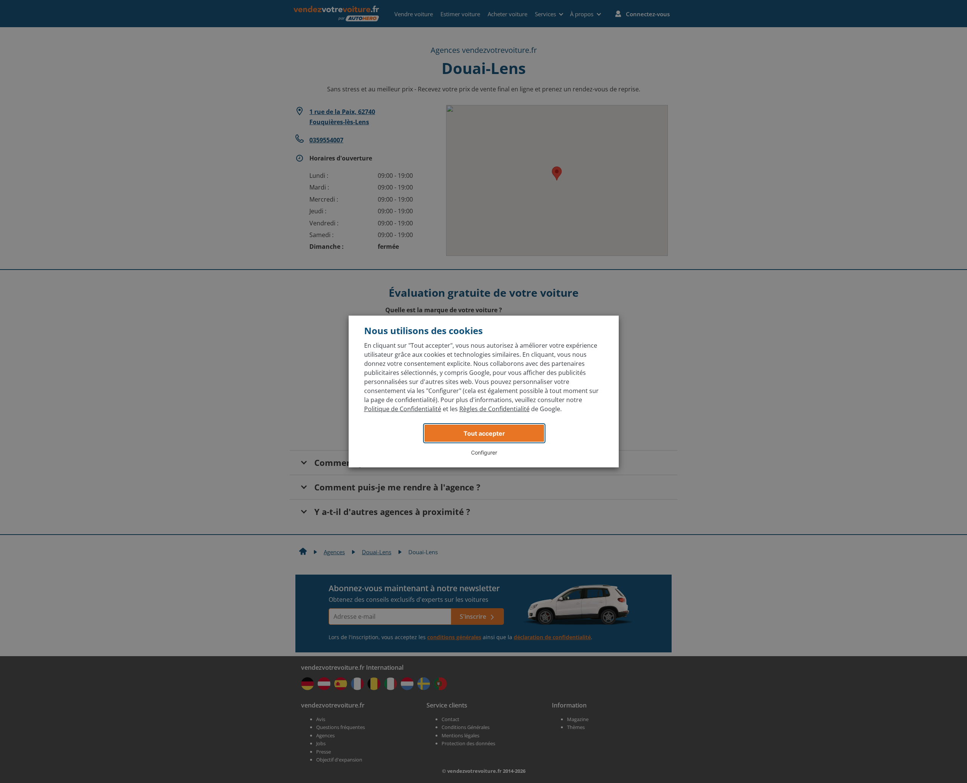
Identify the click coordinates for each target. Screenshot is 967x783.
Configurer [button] (484, 452)
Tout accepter (484, 433)
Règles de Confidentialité (494, 409)
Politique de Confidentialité (402, 409)
